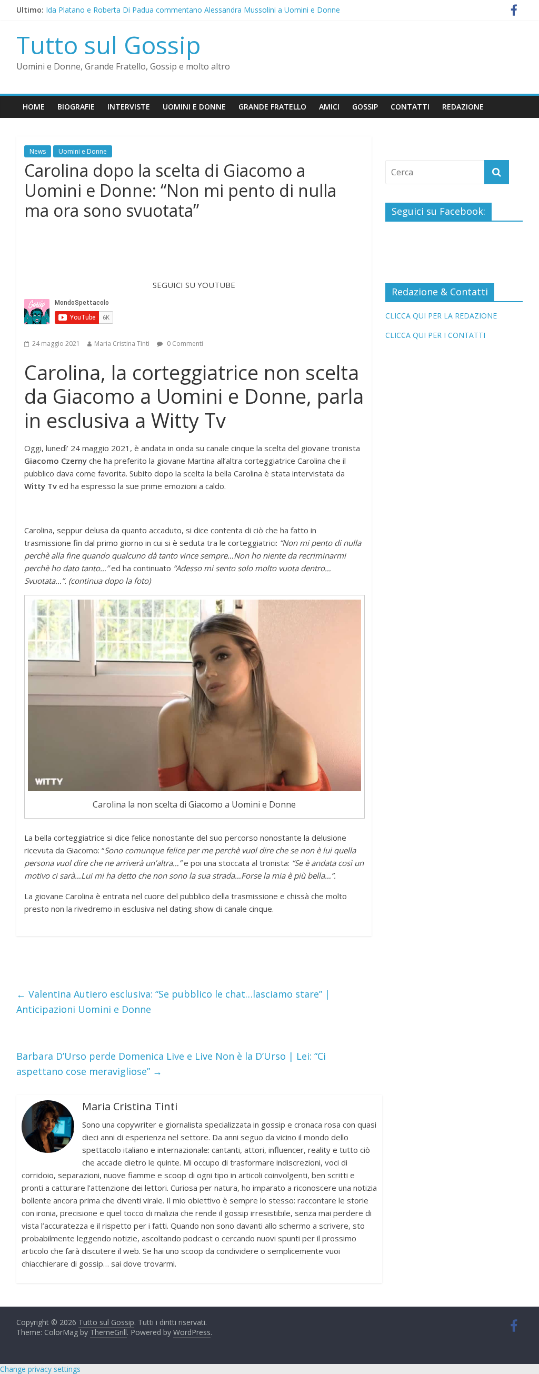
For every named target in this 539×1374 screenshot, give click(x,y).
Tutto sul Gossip (108, 44)
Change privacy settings (40, 1369)
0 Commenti (184, 343)
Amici (329, 107)
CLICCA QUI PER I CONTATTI (435, 335)
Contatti (410, 107)
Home (34, 107)
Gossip (365, 107)
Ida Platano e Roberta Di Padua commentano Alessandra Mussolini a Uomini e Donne (193, 10)
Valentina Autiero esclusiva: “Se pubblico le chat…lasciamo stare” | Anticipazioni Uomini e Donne (173, 1001)
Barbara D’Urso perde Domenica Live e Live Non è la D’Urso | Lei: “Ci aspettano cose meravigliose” (171, 1064)
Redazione (463, 107)
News (37, 151)
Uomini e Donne (194, 107)
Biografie (76, 107)
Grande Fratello (272, 107)
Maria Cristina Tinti (121, 343)
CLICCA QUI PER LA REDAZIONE (441, 316)
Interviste (128, 107)
